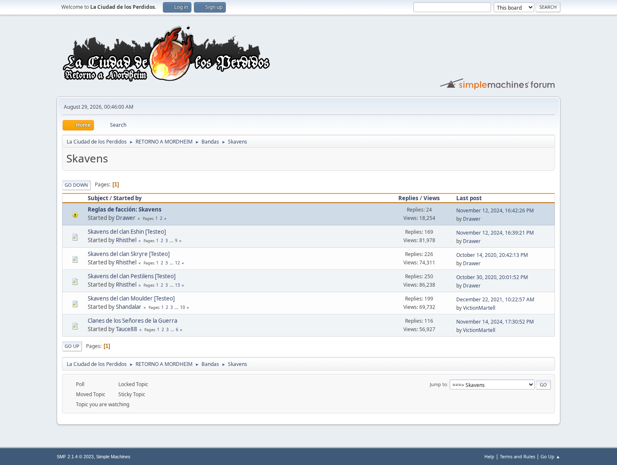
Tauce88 (126, 329)
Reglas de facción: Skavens (125, 209)
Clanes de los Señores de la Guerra (132, 320)
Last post (469, 198)
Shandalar (128, 307)
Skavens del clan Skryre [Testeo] (129, 254)
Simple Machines (113, 456)
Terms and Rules (517, 456)
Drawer (126, 218)
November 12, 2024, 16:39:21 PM (495, 232)
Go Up (72, 346)
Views (432, 198)
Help (489, 456)
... (172, 240)
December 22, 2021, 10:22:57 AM (495, 299)
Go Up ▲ (550, 456)
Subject (98, 198)
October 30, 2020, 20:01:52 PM (492, 277)
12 (177, 263)
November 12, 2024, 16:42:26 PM (495, 210)
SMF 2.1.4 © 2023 (75, 456)
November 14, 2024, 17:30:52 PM (495, 321)
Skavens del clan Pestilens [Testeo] (131, 276)
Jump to (438, 384)
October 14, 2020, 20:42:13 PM (492, 255)
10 (182, 307)
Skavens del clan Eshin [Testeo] (127, 231)
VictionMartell (479, 307)
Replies (408, 198)
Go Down (76, 185)
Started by (127, 198)
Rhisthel (126, 240)
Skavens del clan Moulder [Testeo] (131, 298)
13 (177, 285)
